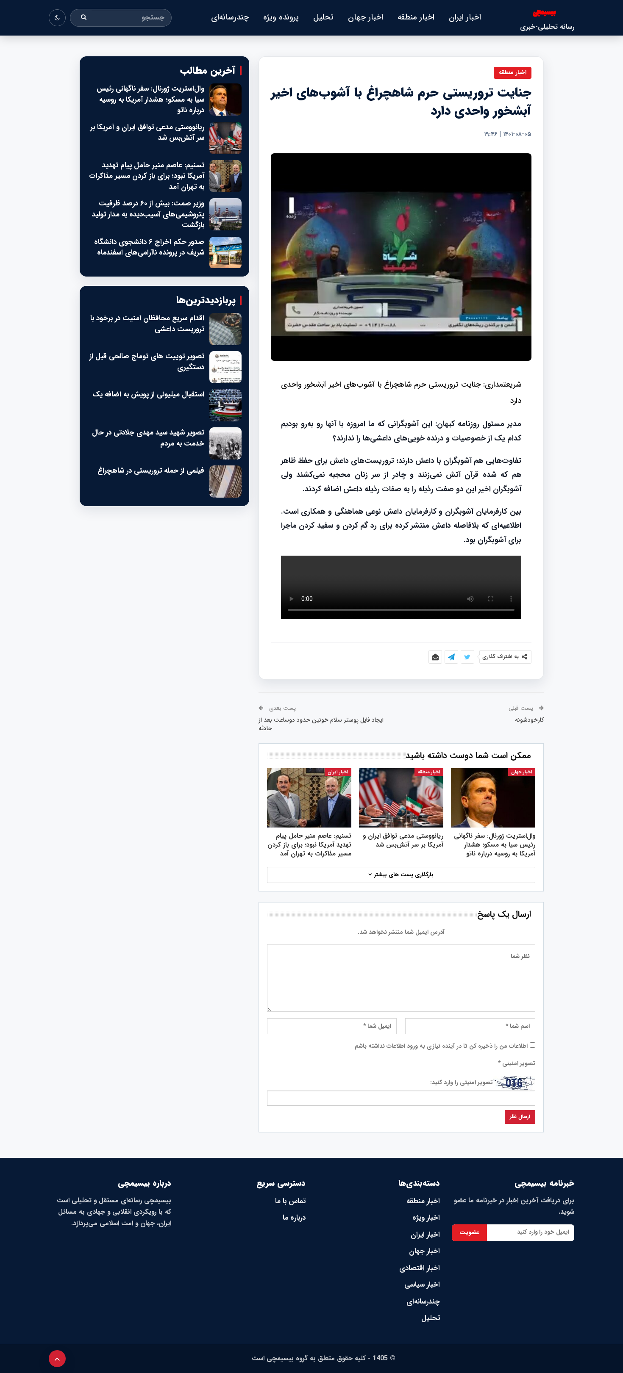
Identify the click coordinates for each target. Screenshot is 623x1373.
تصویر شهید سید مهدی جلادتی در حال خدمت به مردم (148, 438)
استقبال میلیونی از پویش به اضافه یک (148, 394)
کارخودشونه (529, 720)
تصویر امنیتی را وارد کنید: (461, 1082)
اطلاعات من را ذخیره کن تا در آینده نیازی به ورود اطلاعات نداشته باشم (441, 1046)
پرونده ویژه (281, 17)
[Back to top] (57, 1358)
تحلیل (323, 17)
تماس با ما (290, 1201)
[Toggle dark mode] (57, 17)
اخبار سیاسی (422, 1284)
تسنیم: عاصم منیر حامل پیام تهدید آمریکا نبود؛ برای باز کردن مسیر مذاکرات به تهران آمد (146, 176)
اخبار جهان (365, 17)
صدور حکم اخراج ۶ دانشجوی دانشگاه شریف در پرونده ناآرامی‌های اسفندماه (149, 247)
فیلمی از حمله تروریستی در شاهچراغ (150, 470)
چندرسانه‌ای (230, 17)
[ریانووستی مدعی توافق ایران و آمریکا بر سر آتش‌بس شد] (401, 797)
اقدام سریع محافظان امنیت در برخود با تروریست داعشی (147, 324)
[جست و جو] (84, 17)
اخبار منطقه (416, 17)
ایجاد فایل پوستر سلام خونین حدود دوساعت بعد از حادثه (321, 724)
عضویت (469, 1232)
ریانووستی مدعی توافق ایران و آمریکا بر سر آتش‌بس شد (147, 133)
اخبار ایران (465, 17)
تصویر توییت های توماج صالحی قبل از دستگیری (146, 362)
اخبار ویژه (426, 1218)
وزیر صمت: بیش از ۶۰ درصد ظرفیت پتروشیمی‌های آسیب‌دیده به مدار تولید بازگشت (148, 214)
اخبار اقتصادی (419, 1268)
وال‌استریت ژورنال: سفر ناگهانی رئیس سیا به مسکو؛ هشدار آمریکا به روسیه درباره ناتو (150, 99)
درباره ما (294, 1218)
